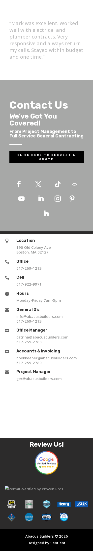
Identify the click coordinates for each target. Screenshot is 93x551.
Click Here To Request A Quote (46, 157)
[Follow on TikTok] (57, 184)
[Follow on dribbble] (74, 184)
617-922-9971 (29, 284)
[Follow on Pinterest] (72, 199)
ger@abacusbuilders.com (39, 378)
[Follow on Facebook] (19, 184)
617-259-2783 (29, 341)
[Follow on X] (38, 184)
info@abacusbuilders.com (39, 316)
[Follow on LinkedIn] (41, 199)
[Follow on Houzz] (46, 213)
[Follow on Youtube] (21, 199)
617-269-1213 (29, 268)
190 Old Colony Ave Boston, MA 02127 (33, 249)
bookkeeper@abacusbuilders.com (46, 357)
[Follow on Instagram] (58, 199)
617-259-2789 (29, 362)
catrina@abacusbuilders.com (42, 337)
